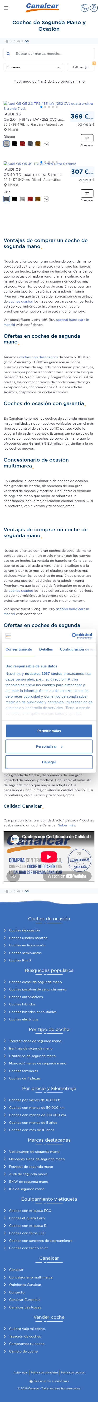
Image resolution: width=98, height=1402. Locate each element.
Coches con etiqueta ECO (30, 1211)
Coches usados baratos (28, 938)
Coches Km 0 (20, 960)
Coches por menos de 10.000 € (34, 1100)
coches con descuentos (38, 357)
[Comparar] (87, 138)
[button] (84, 8)
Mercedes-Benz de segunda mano (37, 1159)
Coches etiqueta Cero (27, 1218)
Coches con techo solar (28, 1248)
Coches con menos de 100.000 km (37, 1115)
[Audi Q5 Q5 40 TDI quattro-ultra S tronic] (49, 163)
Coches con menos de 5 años (33, 1122)
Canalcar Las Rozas (25, 1307)
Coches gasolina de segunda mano (37, 989)
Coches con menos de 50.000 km (36, 1107)
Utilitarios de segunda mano (32, 1056)
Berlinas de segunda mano (31, 1048)
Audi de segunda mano (28, 1174)
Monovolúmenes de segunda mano (37, 1063)
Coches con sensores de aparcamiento (41, 1241)
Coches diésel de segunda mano (35, 982)
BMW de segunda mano (28, 1181)
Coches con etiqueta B (27, 1226)
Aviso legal (21, 1372)
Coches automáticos (26, 997)
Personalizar (46, 746)
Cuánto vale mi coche (27, 1329)
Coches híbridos (22, 1004)
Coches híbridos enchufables (33, 1012)
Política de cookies (72, 1372)
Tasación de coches (25, 1336)
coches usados (21, 301)
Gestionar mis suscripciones (51, 1381)
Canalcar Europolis (24, 1300)
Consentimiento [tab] (18, 649)
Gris (7, 192)
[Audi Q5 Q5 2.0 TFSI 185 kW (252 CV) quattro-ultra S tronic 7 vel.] (49, 106)
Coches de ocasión (24, 930)
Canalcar (16, 1270)
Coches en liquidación (27, 945)
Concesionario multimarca (31, 1277)
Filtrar (83, 66)
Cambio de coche (23, 1351)
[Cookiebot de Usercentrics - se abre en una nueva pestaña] (72, 636)
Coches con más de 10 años (31, 1130)
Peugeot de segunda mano (31, 1166)
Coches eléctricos (23, 1019)
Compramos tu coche (26, 1344)
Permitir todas (49, 731)
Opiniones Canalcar (25, 1285)
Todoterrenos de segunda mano (35, 1041)
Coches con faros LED (27, 1233)
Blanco (9, 137)
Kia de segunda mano (26, 1189)
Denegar (49, 762)
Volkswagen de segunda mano (34, 1151)
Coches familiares (23, 1071)
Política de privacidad (44, 1372)
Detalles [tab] (46, 649)
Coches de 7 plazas (24, 1078)
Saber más (66, 825)
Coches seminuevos (25, 953)
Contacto (16, 1292)
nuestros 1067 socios (44, 673)
